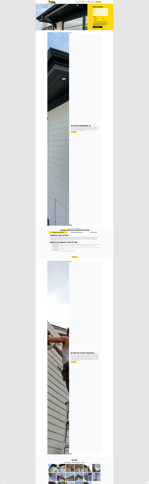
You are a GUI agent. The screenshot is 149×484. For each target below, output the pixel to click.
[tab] (58, 232)
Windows (83, 1)
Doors (86, 1)
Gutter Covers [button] (83, 462)
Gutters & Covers (96, 18)
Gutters (80, 1)
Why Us (89, 1)
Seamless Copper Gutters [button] (76, 462)
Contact (93, 1)
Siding (77, 1)
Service (103, 18)
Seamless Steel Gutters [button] (67, 462)
